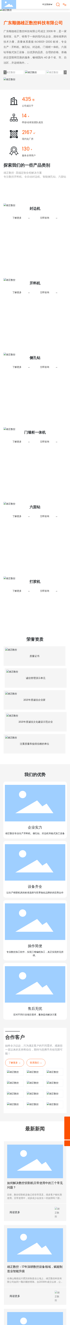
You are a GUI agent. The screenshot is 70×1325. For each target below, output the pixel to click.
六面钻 (35, 507)
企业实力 (35, 739)
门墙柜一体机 (35, 432)
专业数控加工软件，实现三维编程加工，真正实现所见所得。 (35, 866)
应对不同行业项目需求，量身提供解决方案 (35, 926)
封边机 (35, 208)
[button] (5, 72)
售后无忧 (35, 920)
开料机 (35, 283)
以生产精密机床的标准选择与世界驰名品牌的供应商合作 (35, 804)
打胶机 (35, 581)
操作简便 (35, 858)
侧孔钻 (35, 357)
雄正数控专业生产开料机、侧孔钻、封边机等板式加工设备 (35, 745)
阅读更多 (15, 1124)
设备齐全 (35, 798)
